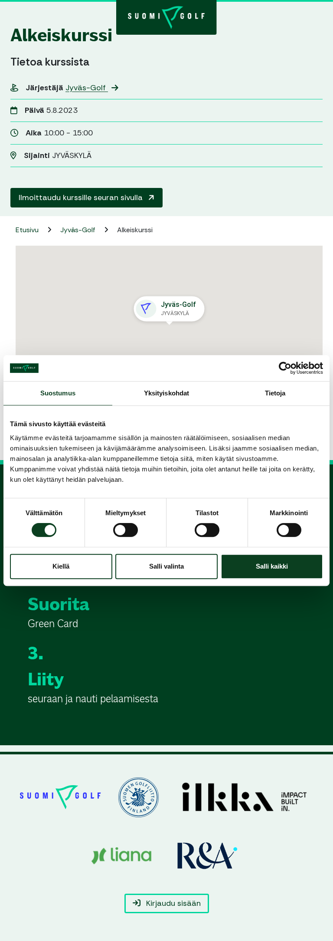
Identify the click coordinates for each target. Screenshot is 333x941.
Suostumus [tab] (57, 393)
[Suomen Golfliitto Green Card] (166, 16)
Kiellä (60, 566)
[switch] (125, 530)
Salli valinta (166, 566)
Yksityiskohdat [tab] (166, 393)
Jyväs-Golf (86, 87)
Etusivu (28, 229)
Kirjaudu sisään (172, 903)
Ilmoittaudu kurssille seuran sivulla (82, 197)
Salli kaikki (272, 566)
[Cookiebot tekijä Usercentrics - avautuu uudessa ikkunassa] (285, 368)
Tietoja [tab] (275, 393)
